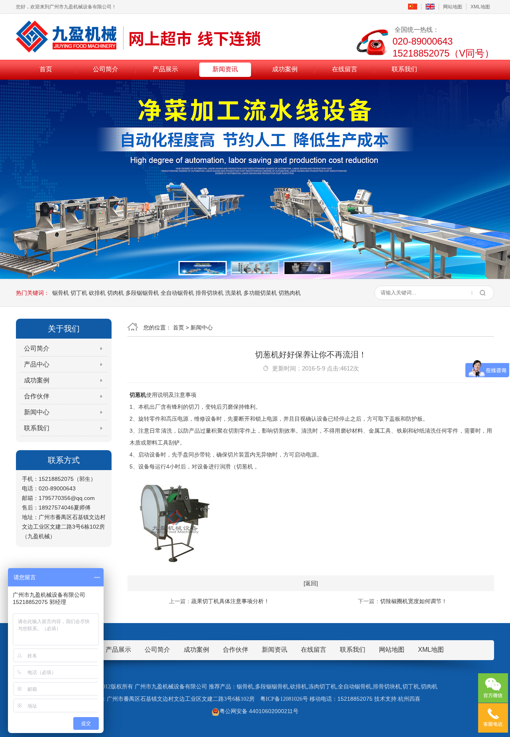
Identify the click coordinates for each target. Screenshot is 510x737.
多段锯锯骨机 (142, 293)
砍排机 (97, 293)
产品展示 (165, 69)
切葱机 (137, 395)
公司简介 (105, 69)
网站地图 (452, 7)
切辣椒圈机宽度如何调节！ (413, 601)
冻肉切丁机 (322, 687)
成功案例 (285, 69)
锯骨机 (60, 293)
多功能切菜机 (260, 293)
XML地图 (480, 7)
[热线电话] (493, 718)
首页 (45, 69)
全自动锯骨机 (177, 293)
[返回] (311, 583)
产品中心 (36, 364)
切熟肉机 (290, 293)
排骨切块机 (210, 293)
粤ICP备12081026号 (284, 699)
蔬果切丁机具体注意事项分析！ (230, 601)
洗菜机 (233, 293)
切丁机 (79, 293)
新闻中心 (36, 412)
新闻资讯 (225, 69)
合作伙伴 (36, 396)
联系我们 (404, 69)
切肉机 (115, 293)
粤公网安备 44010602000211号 (259, 711)
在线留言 (344, 69)
